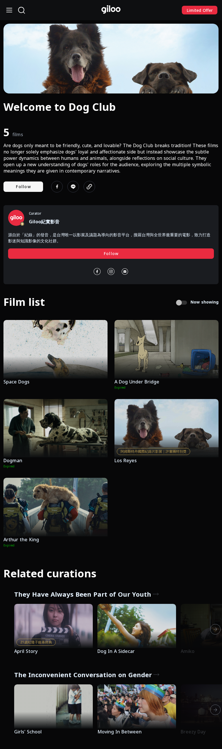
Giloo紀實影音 (44, 221)
